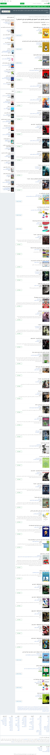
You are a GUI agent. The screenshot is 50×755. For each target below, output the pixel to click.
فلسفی (40, 727)
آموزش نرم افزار (36, 502)
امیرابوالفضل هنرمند (7, 187)
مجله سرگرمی (29, 384)
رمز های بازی (37, 252)
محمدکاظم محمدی (38, 368)
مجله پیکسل (39, 312)
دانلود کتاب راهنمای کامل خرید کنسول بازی (41, 68)
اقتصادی (40, 717)
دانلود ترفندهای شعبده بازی (35, 529)
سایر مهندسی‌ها (24, 726)
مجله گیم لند (39, 392)
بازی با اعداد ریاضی (22, 421)
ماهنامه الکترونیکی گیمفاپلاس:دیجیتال (22, 186)
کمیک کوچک (30, 173)
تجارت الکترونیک (31, 722)
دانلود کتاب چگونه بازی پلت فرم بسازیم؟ (42, 497)
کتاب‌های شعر (8, 30)
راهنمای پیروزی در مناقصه (22, 575)
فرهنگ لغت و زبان (46, 729)
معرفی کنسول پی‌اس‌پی (27, 76)
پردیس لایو (39, 380)
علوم (42, 6)
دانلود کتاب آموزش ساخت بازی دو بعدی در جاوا (40, 352)
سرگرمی (33, 241)
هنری (18, 729)
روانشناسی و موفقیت (4, 720)
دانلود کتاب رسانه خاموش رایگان (33, 565)
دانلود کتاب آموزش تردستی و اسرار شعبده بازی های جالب (39, 525)
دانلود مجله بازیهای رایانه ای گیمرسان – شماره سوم (40, 124)
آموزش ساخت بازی (25, 502)
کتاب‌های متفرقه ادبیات (7, 162)
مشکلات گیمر (19, 448)
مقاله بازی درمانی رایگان (27, 517)
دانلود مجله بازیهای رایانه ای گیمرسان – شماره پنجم (40, 470)
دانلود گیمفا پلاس (36, 184)
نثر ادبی (48, 725)
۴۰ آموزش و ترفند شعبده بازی (31, 530)
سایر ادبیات (47, 731)
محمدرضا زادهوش (7, 140)
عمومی (30, 6)
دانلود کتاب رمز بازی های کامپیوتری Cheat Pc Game (40, 247)
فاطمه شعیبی (39, 417)
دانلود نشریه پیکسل (23, 316)
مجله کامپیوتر (11, 717)
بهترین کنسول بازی (27, 74)
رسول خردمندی (39, 444)
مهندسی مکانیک (24, 722)
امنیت (33, 720)
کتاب (31, 740)
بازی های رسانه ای (29, 561)
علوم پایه (40, 732)
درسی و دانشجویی (38, 730)
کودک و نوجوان (17, 725)
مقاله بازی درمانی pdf (33, 518)
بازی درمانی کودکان (29, 520)
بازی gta (23, 410)
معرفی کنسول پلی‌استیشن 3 (35, 76)
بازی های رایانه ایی (30, 448)
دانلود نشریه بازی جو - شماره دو (43, 96)
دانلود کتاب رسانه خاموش (44, 553)
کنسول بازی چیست (32, 72)
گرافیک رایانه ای (30, 503)
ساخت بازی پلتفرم (20, 502)
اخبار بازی (40, 590)
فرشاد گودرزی (39, 555)
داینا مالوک (8, 50)
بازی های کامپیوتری (23, 88)
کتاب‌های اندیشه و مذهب (7, 108)
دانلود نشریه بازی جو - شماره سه (43, 110)
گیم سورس (39, 236)
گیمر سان (35, 132)
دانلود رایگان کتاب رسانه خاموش (37, 561)
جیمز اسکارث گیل (7, 101)
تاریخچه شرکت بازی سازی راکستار (25, 129)
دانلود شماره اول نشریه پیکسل (30, 316)
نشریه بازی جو (31, 22)
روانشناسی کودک (37, 210)
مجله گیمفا (39, 180)
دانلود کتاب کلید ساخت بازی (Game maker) (41, 27)
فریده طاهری (39, 694)
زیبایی (18, 721)
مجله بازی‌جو (35, 89)
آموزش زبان (47, 730)
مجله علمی (11, 726)
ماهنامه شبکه (39, 299)
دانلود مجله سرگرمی (30, 434)
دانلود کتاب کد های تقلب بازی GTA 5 (42, 366)
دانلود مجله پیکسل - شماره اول (43, 311)
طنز (48, 722)
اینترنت (33, 717)
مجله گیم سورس (29, 241)
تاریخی (40, 721)
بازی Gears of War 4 (19, 304)
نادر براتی (8, 94)
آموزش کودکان (37, 696)
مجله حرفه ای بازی (29, 242)
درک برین (39, 667)
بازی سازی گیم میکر (33, 545)
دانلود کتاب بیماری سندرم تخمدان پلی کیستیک (40, 220)
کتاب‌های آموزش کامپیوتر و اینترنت (34, 70)
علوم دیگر (40, 734)
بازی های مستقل (20, 184)
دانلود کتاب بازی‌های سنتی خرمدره (43, 693)
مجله (27, 6)
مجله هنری (11, 729)
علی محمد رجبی (39, 56)
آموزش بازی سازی (39, 503)
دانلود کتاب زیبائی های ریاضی (44, 416)
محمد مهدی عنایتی (38, 430)
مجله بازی (33, 143)
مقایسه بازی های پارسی (32, 171)
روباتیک (25, 725)
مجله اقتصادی (11, 722)
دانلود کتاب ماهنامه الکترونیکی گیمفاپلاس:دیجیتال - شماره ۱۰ (38, 178)
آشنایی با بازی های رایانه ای (20, 302)
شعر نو (48, 721)
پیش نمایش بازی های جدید (36, 173)
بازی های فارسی (31, 170)
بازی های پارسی (36, 170)
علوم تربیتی (32, 210)
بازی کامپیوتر (33, 372)
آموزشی (5, 725)
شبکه (33, 725)
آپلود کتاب (3, 3)
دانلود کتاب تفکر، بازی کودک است (43, 207)
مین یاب (36, 264)
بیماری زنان (37, 223)
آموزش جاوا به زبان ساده (28, 360)
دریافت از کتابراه (18, 35)
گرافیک (33, 727)
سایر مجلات (11, 730)
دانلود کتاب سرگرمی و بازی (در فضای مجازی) (41, 54)
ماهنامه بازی (19, 241)
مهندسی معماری (24, 720)
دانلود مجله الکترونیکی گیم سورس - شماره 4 (41, 483)
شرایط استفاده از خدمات (45, 751)
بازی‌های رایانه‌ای (37, 57)
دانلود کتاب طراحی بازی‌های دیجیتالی (42, 665)
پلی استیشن (41, 708)
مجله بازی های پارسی (37, 22)
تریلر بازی (32, 132)
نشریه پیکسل (37, 316)
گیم (16, 434)
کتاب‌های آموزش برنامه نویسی (35, 355)
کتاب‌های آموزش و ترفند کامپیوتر (34, 500)
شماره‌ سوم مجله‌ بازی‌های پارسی (24, 275)
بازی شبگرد (21, 276)
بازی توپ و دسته (27, 545)
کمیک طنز (19, 129)
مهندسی (34, 6)
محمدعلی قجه (8, 181)
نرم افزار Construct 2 (31, 502)
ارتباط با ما (47, 747)
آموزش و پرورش (37, 196)
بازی (26, 132)
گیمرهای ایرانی (26, 185)
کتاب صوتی (23, 6)
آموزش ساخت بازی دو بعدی (23, 357)
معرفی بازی (33, 304)
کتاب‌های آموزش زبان (7, 148)
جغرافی (40, 722)
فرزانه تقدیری (8, 120)
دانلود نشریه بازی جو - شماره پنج (43, 151)
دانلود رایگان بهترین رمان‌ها (6, 43)
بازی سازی (37, 30)
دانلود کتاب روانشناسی (29, 516)
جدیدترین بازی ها (25, 171)
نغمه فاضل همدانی (38, 458)
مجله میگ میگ (36, 589)
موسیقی (18, 726)
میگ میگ (39, 598)
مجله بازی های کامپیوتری (35, 88)
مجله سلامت (11, 727)
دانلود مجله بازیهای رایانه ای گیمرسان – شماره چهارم (40, 338)
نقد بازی (33, 276)
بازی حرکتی (27, 196)
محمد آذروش (8, 147)
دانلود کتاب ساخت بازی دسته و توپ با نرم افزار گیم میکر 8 (38, 539)
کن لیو (9, 64)
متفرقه (18, 730)
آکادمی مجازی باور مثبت (6, 22)
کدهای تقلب (28, 372)
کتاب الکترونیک (39, 747)
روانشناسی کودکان (20, 518)
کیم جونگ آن (8, 168)
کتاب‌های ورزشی (8, 175)
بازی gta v (32, 129)
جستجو (22, 3)
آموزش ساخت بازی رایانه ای (31, 357)
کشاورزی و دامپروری (38, 731)
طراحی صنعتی (24, 717)
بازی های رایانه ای (35, 144)
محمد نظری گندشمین (7, 70)
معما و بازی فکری (32, 196)
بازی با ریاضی (33, 421)
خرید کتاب (40, 750)
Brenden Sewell (39, 653)
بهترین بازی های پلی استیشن (34, 302)
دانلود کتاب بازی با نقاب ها (44, 456)
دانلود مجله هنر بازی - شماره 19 (43, 391)
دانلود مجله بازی (24, 241)
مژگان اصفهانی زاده (7, 77)
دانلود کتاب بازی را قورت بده (44, 193)
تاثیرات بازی (22, 434)
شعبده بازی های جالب (38, 530)
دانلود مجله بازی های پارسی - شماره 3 (42, 270)
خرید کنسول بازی (39, 75)
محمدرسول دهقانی (38, 195)
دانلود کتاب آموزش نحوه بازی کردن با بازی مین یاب (40, 260)
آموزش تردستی (28, 529)
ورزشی (18, 727)
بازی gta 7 (37, 410)
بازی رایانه (21, 589)
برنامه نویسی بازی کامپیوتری (35, 654)
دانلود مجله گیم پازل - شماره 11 (43, 378)
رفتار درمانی (33, 520)
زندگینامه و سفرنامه (46, 726)
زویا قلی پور (8, 133)
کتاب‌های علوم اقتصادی (36, 572)
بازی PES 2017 (29, 304)
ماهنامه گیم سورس (39, 242)
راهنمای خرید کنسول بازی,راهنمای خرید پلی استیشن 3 (29, 75)
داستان (48, 717)
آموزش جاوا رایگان (34, 360)
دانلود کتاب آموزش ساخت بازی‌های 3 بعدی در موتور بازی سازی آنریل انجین (35, 652)
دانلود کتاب (18, 79)
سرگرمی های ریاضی (37, 422)
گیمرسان (38, 132)
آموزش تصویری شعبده (23, 530)
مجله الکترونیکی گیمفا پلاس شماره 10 (28, 184)
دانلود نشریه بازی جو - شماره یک (43, 83)
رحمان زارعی (39, 353)
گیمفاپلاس (22, 185)
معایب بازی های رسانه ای (23, 561)
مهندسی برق (24, 721)
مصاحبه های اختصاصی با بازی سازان (34, 185)
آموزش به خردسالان (23, 516)
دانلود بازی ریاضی (28, 421)
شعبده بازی (24, 529)
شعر (48, 720)
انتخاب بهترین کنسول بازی (34, 74)
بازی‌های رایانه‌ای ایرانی (22, 170)
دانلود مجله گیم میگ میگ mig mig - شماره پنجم (40, 624)
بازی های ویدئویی (36, 448)
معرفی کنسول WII (32, 77)
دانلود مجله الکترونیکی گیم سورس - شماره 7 (41, 234)
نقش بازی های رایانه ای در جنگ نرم (34, 560)
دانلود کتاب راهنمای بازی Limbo (43, 283)
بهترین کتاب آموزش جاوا (20, 360)
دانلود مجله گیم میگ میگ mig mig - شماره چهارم (40, 611)
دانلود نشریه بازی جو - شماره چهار (43, 137)
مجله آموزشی (11, 725)
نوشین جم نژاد (8, 127)
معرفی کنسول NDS (37, 77)
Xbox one (25, 345)
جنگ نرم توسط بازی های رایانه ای (33, 564)
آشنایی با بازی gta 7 (27, 410)
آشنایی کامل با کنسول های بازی (24, 72)
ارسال (13, 741)
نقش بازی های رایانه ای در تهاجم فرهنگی (22, 560)
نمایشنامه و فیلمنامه (46, 727)
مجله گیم (27, 170)
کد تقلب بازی (25, 372)
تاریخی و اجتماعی (4, 721)
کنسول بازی (37, 72)
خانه (48, 6)
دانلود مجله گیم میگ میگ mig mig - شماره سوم (40, 597)
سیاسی (40, 726)
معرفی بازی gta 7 (33, 410)
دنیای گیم (28, 132)
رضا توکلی (39, 406)
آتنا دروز (40, 512)
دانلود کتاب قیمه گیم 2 (45, 443)
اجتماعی (40, 725)
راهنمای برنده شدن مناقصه (30, 575)
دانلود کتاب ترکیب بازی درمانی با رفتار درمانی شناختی (39, 510)
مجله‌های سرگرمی (32, 86)
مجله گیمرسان (39, 126)
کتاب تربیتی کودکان (36, 516)
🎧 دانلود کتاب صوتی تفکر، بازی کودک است (41, 679)
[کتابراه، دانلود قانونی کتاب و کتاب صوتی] (40, 33)
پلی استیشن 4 (36, 708)
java (41, 361)
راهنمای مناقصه (36, 575)
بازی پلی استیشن (26, 708)
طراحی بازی (39, 89)
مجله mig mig (32, 589)
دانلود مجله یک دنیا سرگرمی (44, 429)
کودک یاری (37, 518)
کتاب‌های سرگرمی (5, 189)
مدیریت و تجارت (4, 722)
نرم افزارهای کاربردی (28, 654)
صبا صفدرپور (39, 222)
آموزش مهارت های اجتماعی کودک (35, 517)
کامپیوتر (38, 6)
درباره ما (48, 749)
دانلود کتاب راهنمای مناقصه (44, 570)
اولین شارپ (39, 208)
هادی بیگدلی (8, 107)
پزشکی (40, 720)
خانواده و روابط (17, 720)
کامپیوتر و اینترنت (31, 729)
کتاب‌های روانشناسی (7, 23)
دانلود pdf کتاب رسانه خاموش (23, 564)
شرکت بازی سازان (25, 22)
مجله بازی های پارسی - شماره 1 (43, 324)
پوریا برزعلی (8, 37)
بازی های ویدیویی (34, 186)
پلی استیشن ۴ (31, 708)
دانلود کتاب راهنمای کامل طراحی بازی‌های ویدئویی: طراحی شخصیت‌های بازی (35, 41)
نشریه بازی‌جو (31, 89)
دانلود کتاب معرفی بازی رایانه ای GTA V (42, 404)
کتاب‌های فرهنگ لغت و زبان (6, 38)
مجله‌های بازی (44, 24)
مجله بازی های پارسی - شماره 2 (43, 165)
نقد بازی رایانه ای (23, 448)
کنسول (38, 709)
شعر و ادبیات (5, 717)
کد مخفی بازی (20, 372)
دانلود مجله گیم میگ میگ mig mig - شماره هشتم (40, 638)
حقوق (40, 729)
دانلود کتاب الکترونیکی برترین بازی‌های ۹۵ (41, 297)
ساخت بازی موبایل (25, 503)
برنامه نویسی (37, 668)
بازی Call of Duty (24, 304)
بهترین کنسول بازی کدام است (20, 74)
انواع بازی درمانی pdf (27, 518)
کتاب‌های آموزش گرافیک (35, 541)
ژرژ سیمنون (8, 114)
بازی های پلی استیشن (38, 304)
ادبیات (45, 6)
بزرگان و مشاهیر (17, 717)
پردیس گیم (34, 242)
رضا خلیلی (39, 29)
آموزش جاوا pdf (39, 360)
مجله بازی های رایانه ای (30, 343)
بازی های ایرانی (29, 88)
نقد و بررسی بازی (36, 129)
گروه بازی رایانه (43, 22)
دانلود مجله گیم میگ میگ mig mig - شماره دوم (40, 584)
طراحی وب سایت (31, 726)
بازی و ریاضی (37, 421)
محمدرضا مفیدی (38, 42)
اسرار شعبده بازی (19, 529)
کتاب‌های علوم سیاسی (36, 556)
